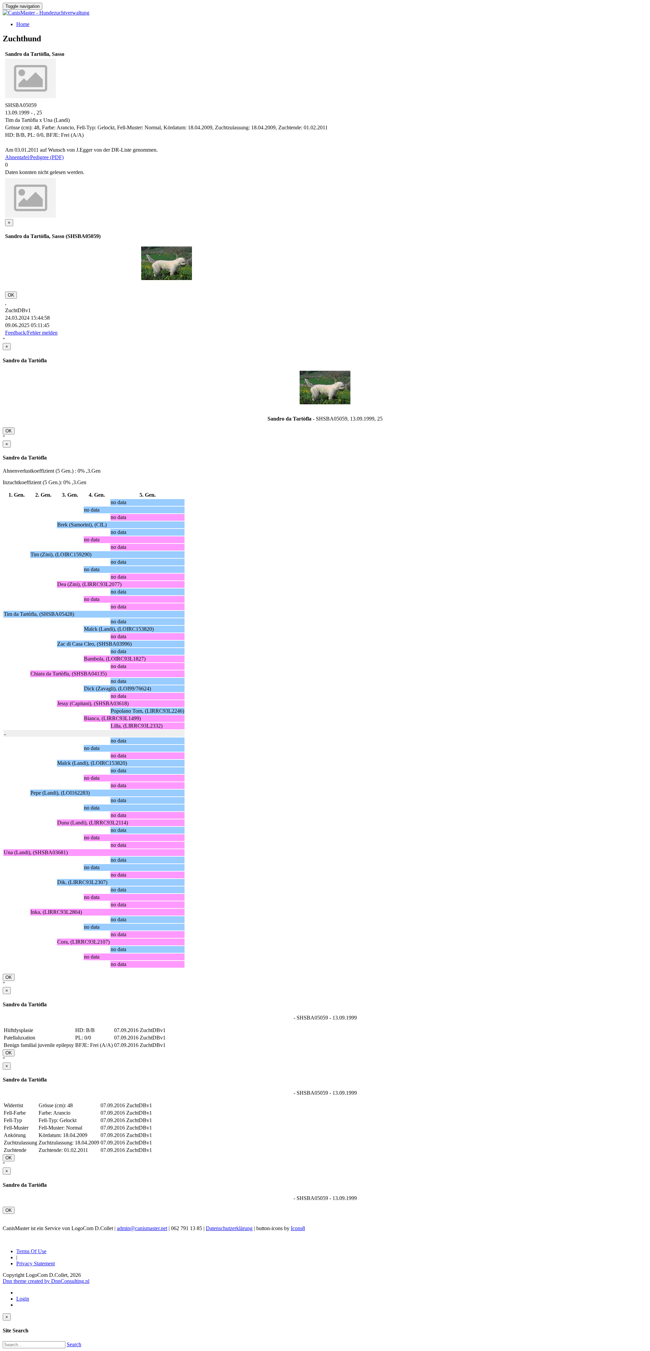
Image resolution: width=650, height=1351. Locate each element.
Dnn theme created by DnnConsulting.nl (46, 1281)
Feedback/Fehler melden (31, 333)
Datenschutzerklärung (229, 1228)
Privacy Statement (35, 1263)
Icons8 (298, 1228)
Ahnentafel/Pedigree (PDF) (34, 157)
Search (74, 1344)
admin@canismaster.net (142, 1228)
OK (11, 295)
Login (22, 1299)
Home (22, 24)
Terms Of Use (31, 1251)
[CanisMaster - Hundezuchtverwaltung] (46, 13)
